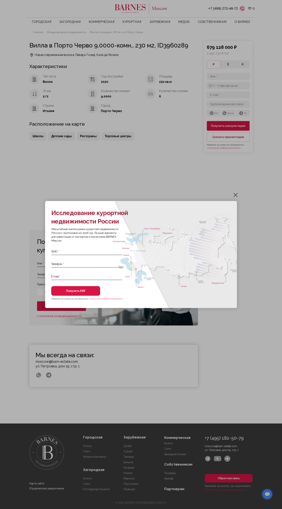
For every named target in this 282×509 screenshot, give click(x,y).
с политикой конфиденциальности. (106, 299)
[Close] (235, 195)
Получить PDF (75, 290)
